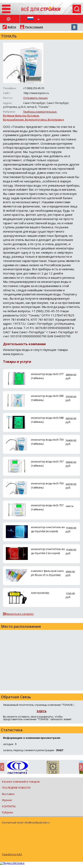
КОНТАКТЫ (9, 806)
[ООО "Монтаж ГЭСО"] (53, 768)
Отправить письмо (35, 98)
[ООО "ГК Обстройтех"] (18, 768)
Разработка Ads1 (12, 854)
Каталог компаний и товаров (21, 781)
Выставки (8, 794)
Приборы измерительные (40, 111)
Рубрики (7, 812)
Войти (12, 27)
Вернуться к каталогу (20, 614)
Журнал (7, 800)
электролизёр (40, 593)
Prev (3, 767)
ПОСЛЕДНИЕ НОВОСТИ (16, 787)
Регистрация (34, 27)
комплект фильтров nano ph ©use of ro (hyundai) (47, 573)
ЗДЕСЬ (41, 711)
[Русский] (31, 19)
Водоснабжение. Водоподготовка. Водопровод (33, 119)
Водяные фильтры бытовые (21, 115)
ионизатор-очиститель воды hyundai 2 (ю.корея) (48, 551)
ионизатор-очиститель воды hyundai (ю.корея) (48, 529)
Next (80, 767)
